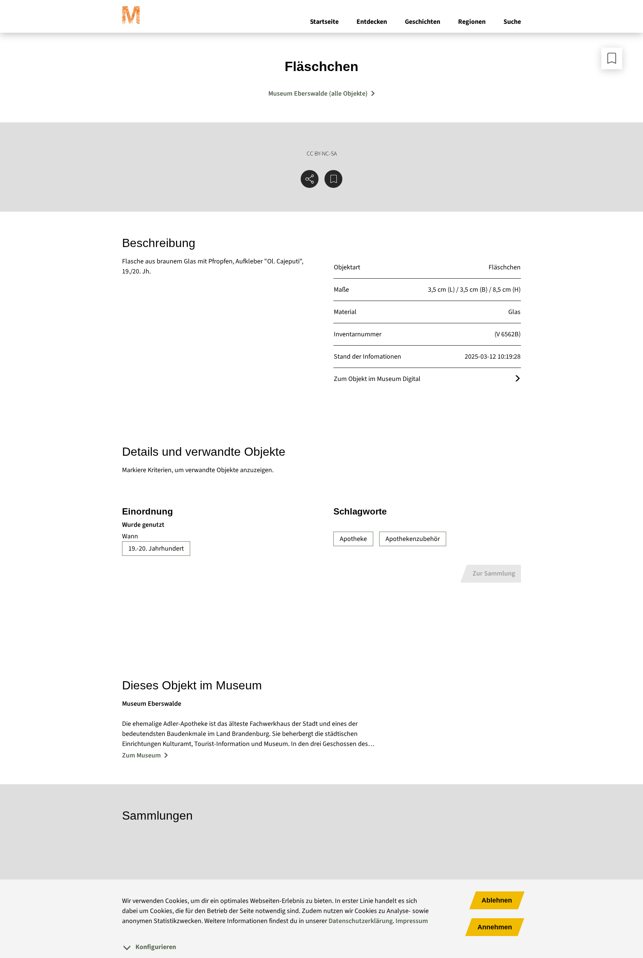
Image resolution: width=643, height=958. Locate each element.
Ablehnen (497, 900)
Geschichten (422, 21)
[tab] (321, 947)
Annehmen (494, 927)
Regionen (472, 21)
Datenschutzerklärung (361, 921)
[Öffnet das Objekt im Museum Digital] (518, 379)
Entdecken (371, 21)
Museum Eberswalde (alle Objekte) (318, 93)
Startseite (324, 21)
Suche (512, 21)
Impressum (412, 921)
